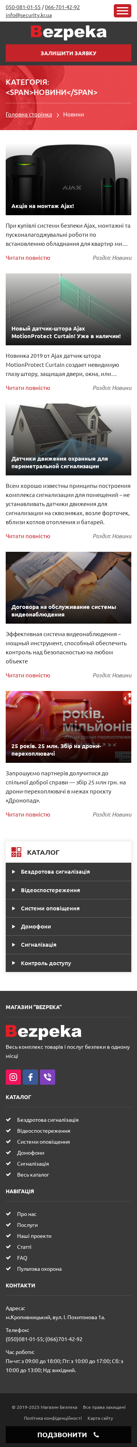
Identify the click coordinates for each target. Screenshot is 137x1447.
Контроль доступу (46, 963)
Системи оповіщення (50, 908)
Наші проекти (34, 1235)
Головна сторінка (29, 114)
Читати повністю (28, 257)
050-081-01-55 (23, 6)
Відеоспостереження (50, 890)
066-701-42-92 (62, 6)
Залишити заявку (68, 53)
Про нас (27, 1213)
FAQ (22, 1257)
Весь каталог (33, 1174)
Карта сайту (100, 1418)
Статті (24, 1246)
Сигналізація (38, 944)
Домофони (36, 926)
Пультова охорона (39, 1268)
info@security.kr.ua (29, 14)
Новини (121, 257)
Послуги (27, 1224)
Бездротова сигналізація (55, 871)
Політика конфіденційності (53, 1418)
